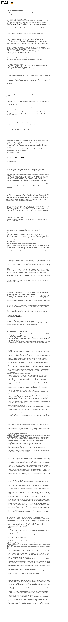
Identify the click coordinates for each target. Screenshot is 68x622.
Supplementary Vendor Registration (21, 395)
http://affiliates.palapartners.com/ (14, 53)
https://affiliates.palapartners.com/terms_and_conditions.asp (14, 24)
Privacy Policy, (48, 338)
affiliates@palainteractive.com (10, 27)
